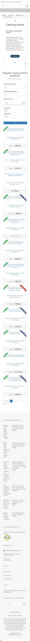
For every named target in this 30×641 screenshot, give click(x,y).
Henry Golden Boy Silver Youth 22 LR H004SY (18, 513)
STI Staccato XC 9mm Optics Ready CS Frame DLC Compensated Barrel (18, 487)
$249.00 (14, 447)
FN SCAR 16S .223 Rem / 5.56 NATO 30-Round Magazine (18, 501)
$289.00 (14, 430)
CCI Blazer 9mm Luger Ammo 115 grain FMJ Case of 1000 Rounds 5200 (19, 444)
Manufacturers (15, 612)
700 (15, 62)
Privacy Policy (7, 571)
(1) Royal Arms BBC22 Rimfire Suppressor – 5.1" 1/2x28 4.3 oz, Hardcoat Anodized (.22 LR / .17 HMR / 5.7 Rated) (19, 465)
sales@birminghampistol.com (13, 550)
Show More (15, 56)
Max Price (7, 113)
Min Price (7, 108)
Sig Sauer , (15, 615)
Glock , (10, 615)
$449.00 (14, 516)
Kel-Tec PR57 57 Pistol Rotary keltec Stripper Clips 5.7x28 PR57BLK (18, 427)
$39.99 (14, 505)
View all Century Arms (15, 79)
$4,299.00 (14, 490)
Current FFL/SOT (8, 579)
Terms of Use (7, 575)
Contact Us (6, 558)
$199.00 (14, 470)
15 (22, 401)
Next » (5, 403)
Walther (20, 615)
